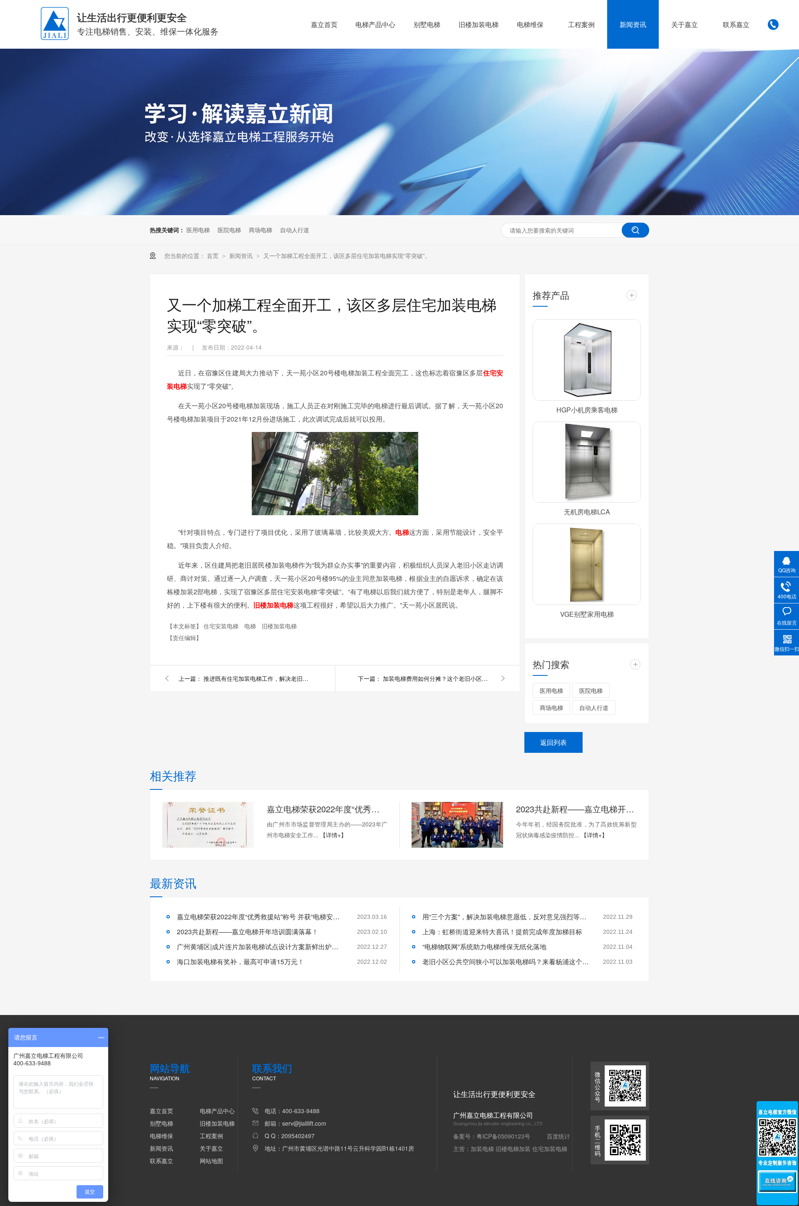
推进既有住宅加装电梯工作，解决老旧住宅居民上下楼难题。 (257, 678)
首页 (213, 255)
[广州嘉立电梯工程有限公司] (55, 37)
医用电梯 (198, 230)
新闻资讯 (633, 24)
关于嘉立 (684, 24)
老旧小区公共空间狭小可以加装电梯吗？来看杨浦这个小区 (505, 961)
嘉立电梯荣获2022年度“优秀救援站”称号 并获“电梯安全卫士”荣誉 (327, 809)
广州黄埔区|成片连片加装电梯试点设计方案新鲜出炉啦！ (260, 946)
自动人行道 (294, 230)
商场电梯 (260, 230)
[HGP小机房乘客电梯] (586, 360)
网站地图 (211, 1160)
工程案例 (581, 24)
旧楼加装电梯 (479, 24)
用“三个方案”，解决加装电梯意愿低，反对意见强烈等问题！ (505, 916)
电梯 (251, 626)
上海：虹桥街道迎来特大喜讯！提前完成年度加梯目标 (502, 931)
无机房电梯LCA (587, 511)
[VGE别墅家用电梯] (586, 564)
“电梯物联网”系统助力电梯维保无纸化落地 (484, 946)
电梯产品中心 (375, 24)
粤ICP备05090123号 (503, 1136)
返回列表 (553, 742)
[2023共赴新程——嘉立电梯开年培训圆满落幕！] (457, 825)
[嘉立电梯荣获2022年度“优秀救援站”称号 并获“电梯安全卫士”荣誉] (208, 825)
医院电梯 (229, 230)
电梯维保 (530, 24)
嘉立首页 (324, 24)
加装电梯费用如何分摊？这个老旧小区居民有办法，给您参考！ (437, 678)
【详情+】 (333, 835)
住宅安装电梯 (221, 626)
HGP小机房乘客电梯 (587, 409)
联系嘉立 (736, 24)
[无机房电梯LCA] (586, 462)
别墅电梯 (427, 24)
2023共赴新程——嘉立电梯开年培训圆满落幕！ (576, 809)
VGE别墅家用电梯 (587, 614)
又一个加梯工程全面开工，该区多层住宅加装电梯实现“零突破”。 (347, 255)
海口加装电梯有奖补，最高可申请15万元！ (240, 961)
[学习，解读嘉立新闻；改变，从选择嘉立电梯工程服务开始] (399, 212)
